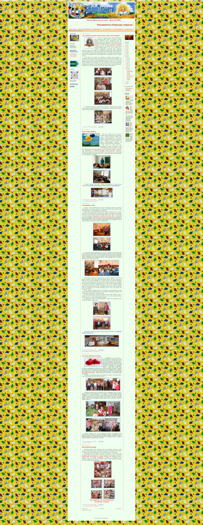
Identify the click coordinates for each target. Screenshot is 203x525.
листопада (128, 58)
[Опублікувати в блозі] (99, 126)
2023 (126, 47)
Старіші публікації (118, 508)
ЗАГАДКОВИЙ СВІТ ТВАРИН (131, 134)
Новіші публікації (84, 508)
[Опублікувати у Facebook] (101, 126)
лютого (127, 69)
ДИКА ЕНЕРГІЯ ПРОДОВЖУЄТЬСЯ (128, 90)
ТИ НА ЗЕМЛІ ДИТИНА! (89, 131)
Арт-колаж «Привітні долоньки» (91, 356)
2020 (126, 51)
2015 (126, 82)
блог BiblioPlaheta (86, 351)
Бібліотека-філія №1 (74, 54)
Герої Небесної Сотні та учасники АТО (94, 351)
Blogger (107, 518)
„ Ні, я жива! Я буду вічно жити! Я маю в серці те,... (129, 71)
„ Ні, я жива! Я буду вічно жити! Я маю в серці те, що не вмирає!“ (101, 35)
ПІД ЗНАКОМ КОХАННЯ (89, 447)
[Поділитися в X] (100, 126)
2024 (126, 46)
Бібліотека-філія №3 (74, 55)
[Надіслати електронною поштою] (98, 126)
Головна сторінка (101, 508)
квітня (127, 67)
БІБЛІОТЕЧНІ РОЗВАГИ (129, 115)
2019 (126, 52)
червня (127, 64)
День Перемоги (131, 106)
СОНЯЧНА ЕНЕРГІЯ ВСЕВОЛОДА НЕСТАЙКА (129, 88)
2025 (126, 45)
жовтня (127, 59)
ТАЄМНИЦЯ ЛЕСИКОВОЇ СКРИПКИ (131, 98)
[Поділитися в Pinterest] (102, 126)
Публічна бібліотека (73, 53)
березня (127, 68)
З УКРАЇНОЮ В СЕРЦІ (88, 205)
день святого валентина (87, 442)
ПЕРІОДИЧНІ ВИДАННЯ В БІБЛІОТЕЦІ (75, 30)
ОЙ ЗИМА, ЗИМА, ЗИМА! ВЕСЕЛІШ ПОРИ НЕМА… (131, 124)
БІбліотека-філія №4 (74, 56)
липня (127, 63)
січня (127, 81)
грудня (127, 57)
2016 (126, 56)
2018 (126, 53)
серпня (127, 62)
